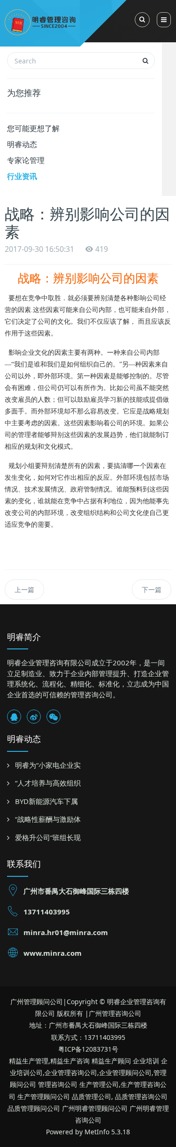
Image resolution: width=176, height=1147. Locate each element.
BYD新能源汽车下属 (46, 801)
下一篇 (151, 589)
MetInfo (96, 1131)
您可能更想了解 (33, 128)
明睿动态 (22, 144)
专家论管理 (26, 160)
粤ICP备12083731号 (88, 1049)
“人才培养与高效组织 (48, 783)
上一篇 (24, 589)
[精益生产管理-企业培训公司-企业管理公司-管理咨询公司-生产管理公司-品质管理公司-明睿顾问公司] (73, 21)
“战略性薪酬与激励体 (48, 819)
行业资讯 (22, 176)
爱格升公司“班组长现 (48, 837)
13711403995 (46, 911)
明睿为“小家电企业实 (48, 765)
